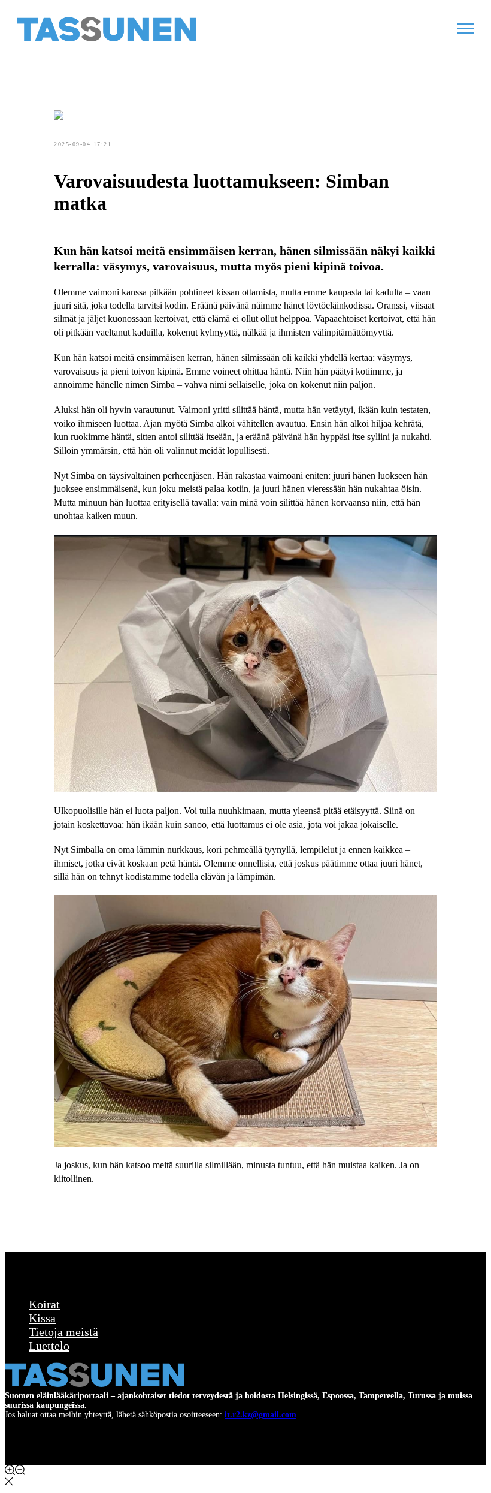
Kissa (42, 1318)
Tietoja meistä (63, 1331)
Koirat (44, 1304)
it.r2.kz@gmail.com (260, 1414)
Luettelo (49, 1345)
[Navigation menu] (465, 29)
